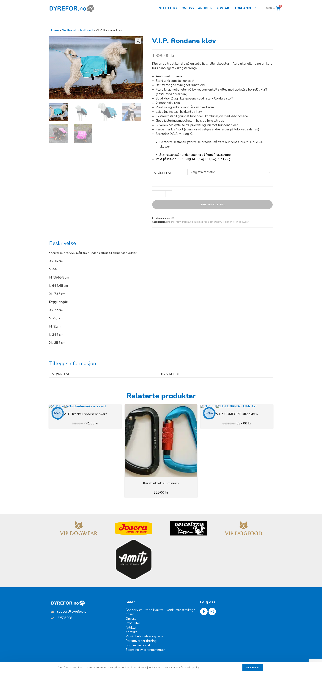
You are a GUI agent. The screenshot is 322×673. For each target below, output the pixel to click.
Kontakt (224, 8)
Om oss (188, 8)
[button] (138, 41)
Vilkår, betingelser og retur (145, 636)
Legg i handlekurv (212, 204)
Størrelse (163, 173)
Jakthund (86, 30)
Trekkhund (187, 222)
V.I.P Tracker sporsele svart (85, 414)
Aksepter (253, 667)
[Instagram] (212, 611)
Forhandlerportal (138, 645)
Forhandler (245, 8)
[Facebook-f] (204, 611)
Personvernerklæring (141, 641)
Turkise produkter (203, 222)
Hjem (55, 30)
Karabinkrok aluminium (161, 483)
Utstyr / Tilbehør (223, 222)
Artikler (205, 8)
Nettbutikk (168, 8)
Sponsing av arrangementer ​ (146, 650)
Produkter (133, 623)
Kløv (178, 222)
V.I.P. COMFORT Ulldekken (237, 414)
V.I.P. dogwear (241, 222)
